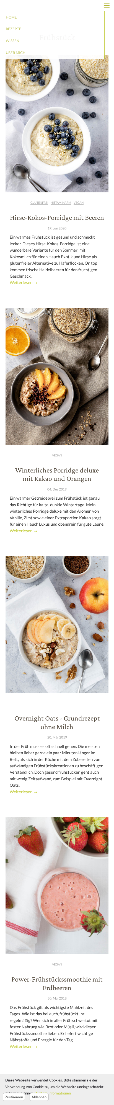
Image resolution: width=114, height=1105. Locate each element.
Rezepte (13, 29)
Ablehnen (39, 1097)
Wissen (12, 40)
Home (11, 17)
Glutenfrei (39, 202)
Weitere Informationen (53, 1093)
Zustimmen (14, 1097)
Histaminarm (61, 202)
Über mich (15, 52)
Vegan (79, 202)
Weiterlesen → (23, 282)
